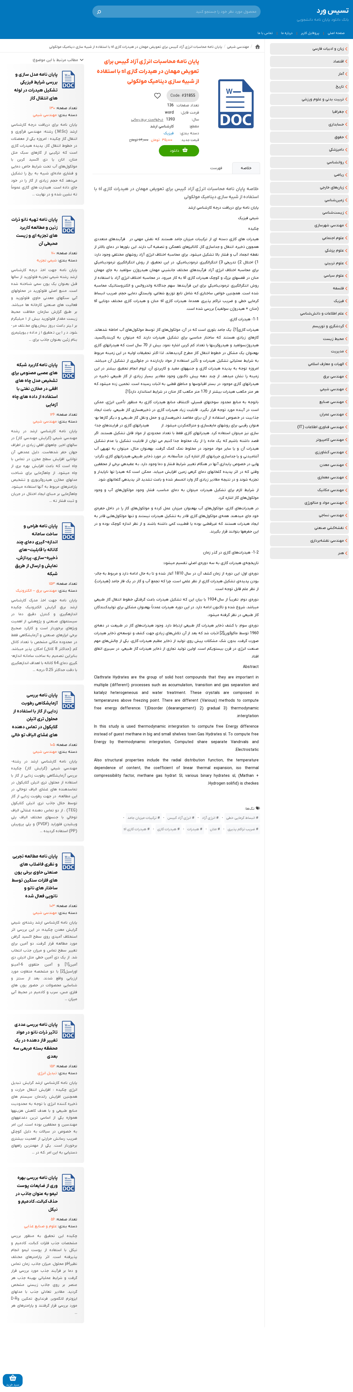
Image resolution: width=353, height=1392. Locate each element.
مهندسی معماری (330, 477)
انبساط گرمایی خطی (240, 818)
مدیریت (337, 351)
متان (213, 829)
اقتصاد (338, 61)
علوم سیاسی (334, 275)
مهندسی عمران (332, 414)
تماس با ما (265, 33)
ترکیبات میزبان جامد (142, 818)
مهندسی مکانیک (330, 490)
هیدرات (193, 829)
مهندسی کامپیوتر (330, 439)
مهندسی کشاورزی (329, 452)
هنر (341, 553)
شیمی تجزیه (47, 260)
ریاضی (339, 174)
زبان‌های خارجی (332, 187)
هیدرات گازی (166, 829)
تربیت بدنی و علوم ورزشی (323, 99)
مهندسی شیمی (332, 389)
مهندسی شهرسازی (329, 225)
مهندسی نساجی (331, 515)
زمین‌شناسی (334, 200)
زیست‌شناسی (333, 212)
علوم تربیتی (334, 263)
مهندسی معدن (332, 465)
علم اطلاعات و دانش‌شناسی (322, 313)
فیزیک (339, 301)
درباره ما (287, 33)
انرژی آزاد (208, 818)
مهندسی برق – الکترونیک (36, 590)
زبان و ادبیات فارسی (328, 48)
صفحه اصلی (336, 33)
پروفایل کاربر (310, 33)
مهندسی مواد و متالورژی (324, 502)
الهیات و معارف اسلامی (326, 364)
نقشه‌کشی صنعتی (329, 528)
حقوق (339, 137)
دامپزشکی (336, 149)
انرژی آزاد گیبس (179, 818)
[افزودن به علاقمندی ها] (157, 95)
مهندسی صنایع (331, 402)
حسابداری (336, 124)
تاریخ (340, 86)
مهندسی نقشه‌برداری (327, 540)
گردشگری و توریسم (328, 326)
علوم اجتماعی (333, 238)
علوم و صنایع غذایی (40, 1226)
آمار (341, 74)
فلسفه (338, 288)
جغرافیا (338, 111)
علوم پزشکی (334, 250)
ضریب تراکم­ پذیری (241, 829)
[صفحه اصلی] (257, 46)
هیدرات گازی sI (135, 829)
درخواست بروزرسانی (147, 119)
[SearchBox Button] (99, 12)
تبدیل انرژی (47, 1073)
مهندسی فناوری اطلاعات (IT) (320, 427)
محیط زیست (333, 339)
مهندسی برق (333, 376)
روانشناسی (335, 162)
